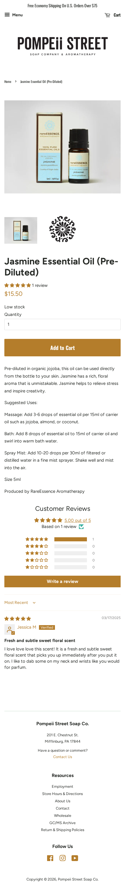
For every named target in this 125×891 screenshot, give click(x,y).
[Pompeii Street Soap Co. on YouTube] (75, 859)
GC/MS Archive (62, 823)
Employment (62, 786)
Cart (116, 15)
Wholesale (62, 815)
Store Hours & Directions (62, 794)
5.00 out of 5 (78, 520)
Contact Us (62, 757)
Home (7, 81)
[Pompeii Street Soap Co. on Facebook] (50, 859)
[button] (18, 285)
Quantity (13, 314)
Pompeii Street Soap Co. (78, 879)
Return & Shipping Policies (62, 830)
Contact (62, 808)
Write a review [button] (62, 581)
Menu (17, 15)
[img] (17, 618)
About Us (62, 801)
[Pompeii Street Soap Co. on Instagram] (62, 859)
